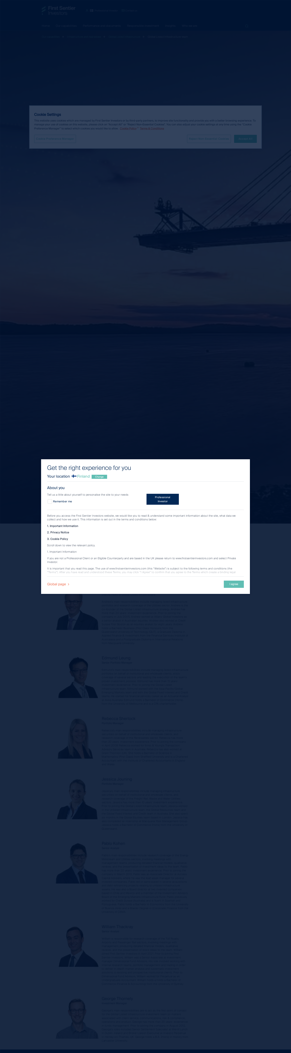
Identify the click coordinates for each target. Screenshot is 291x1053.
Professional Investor (162, 499)
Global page (57, 584)
